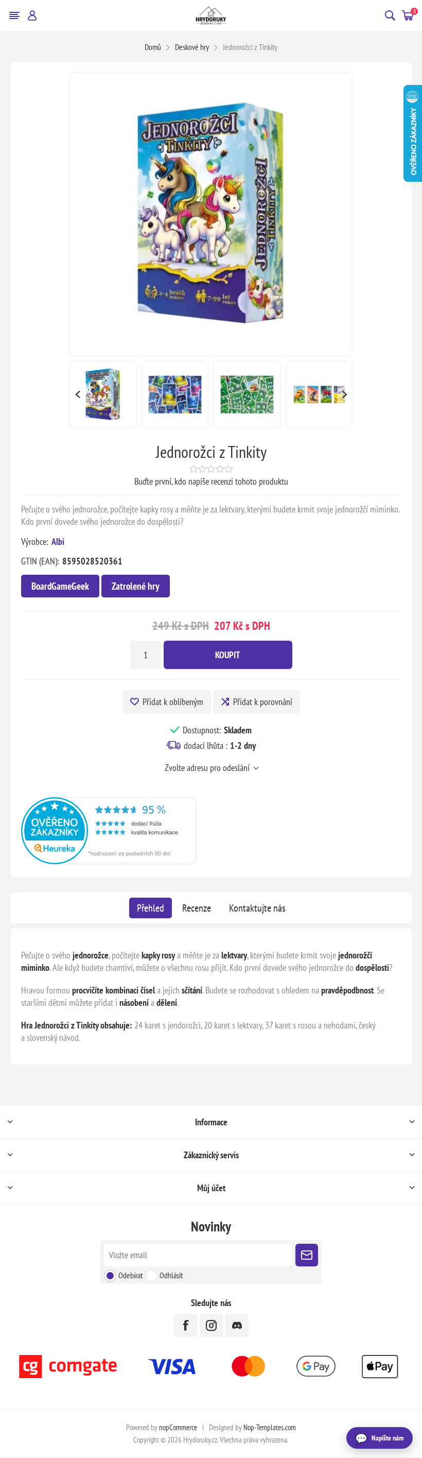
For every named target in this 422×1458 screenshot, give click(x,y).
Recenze (196, 908)
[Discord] (237, 1325)
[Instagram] (211, 1325)
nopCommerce (178, 1427)
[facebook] (185, 1325)
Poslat (306, 1255)
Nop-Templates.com (269, 1427)
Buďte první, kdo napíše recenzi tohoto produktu (211, 481)
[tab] (150, 908)
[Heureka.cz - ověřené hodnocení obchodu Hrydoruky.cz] (108, 861)
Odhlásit (171, 1275)
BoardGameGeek (60, 586)
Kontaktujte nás (257, 908)
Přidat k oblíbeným (173, 702)
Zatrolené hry (136, 586)
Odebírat (130, 1275)
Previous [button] (77, 394)
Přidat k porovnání (262, 702)
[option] (103, 394)
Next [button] (345, 394)
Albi (57, 541)
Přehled (150, 908)
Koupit (227, 655)
